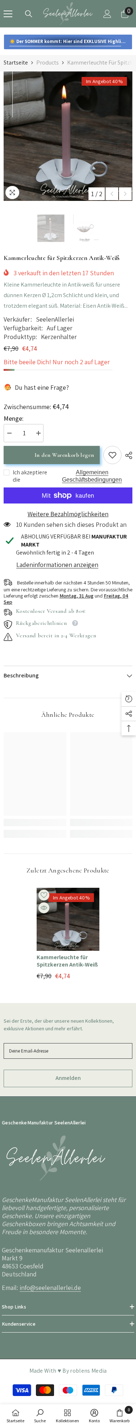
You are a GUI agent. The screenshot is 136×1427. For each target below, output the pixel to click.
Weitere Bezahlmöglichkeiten (68, 514)
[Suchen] (28, 13)
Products (47, 62)
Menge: (14, 419)
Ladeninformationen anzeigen (57, 564)
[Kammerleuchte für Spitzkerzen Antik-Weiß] (68, 919)
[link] (112, 455)
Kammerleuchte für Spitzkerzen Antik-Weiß (67, 961)
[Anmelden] (107, 14)
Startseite (16, 62)
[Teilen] (126, 455)
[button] (112, 193)
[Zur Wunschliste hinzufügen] (43, 895)
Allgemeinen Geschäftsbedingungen (92, 476)
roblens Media (88, 1370)
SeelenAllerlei (55, 319)
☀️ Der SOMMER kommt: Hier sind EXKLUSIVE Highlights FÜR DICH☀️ (70, 41)
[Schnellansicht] (43, 907)
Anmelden (68, 1078)
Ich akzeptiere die (30, 476)
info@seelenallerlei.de (50, 1287)
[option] (68, 136)
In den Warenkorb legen (64, 455)
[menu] (8, 13)
